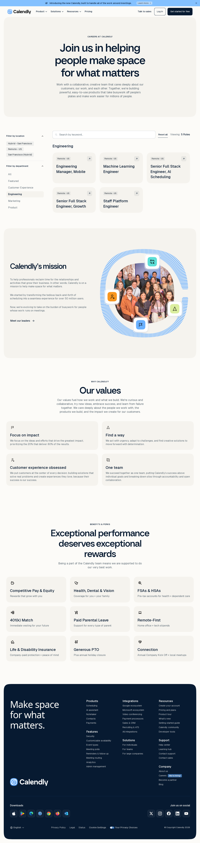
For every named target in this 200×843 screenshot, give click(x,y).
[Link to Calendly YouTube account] (186, 813)
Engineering (15, 194)
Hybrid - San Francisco (20, 143)
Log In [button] (160, 11)
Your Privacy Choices (126, 827)
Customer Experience (20, 187)
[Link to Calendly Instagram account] (160, 813)
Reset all (163, 134)
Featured (13, 181)
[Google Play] (22, 813)
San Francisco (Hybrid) (20, 154)
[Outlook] (66, 813)
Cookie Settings (97, 827)
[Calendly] (19, 11)
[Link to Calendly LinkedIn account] (177, 813)
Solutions (56, 11)
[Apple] (14, 813)
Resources (72, 11)
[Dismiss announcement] (196, 3)
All (9, 174)
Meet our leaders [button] (20, 320)
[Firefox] (57, 813)
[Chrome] (48, 813)
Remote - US (15, 149)
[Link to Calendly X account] (151, 813)
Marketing (14, 201)
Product (40, 11)
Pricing (88, 11)
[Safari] (40, 813)
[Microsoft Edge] (31, 813)
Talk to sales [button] (144, 11)
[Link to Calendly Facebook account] (168, 813)
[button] (180, 11)
